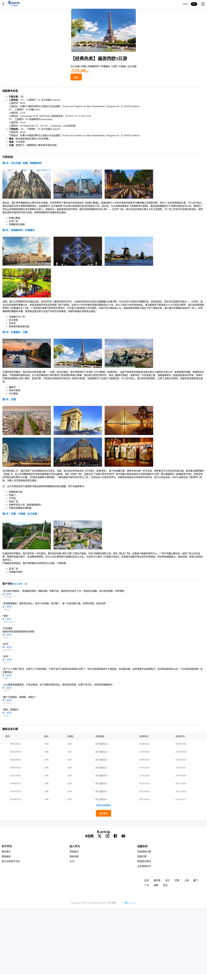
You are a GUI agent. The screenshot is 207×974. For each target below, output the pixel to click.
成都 (156, 885)
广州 (146, 885)
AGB (72, 861)
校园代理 (141, 856)
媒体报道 (6, 856)
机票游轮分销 (144, 851)
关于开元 (7, 846)
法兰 (167, 880)
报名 (76, 77)
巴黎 (177, 880)
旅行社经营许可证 (11, 861)
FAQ (185, 4)
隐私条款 (74, 856)
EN (194, 4)
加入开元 (75, 846)
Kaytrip (103, 832)
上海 (186, 880)
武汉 (165, 885)
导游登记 (74, 851)
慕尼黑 (157, 880)
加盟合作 (142, 846)
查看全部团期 (103, 805)
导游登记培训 (144, 861)
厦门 (195, 880)
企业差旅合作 (144, 866)
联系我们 (6, 851)
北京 (146, 880)
